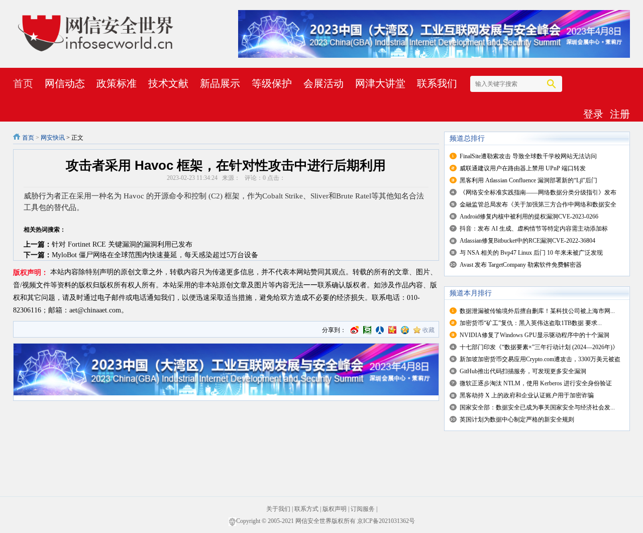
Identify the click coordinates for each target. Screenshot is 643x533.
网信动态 (65, 83)
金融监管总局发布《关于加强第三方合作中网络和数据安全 (538, 204)
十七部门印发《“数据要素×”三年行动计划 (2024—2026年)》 (539, 347)
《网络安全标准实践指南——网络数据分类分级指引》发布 (538, 192)
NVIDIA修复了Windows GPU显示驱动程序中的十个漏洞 (534, 335)
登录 (593, 114)
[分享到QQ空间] (405, 330)
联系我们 (437, 83)
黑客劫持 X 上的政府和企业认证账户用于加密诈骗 (527, 395)
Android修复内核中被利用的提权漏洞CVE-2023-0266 (529, 216)
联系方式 (306, 508)
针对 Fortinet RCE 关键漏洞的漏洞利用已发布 (122, 244)
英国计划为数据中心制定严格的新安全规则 (517, 419)
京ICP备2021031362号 (386, 520)
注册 (620, 114)
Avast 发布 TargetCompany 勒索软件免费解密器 (521, 264)
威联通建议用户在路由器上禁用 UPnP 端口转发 (523, 168)
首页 (23, 83)
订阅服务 (363, 508)
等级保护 (272, 83)
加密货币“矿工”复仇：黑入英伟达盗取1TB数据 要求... (531, 323)
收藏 (428, 330)
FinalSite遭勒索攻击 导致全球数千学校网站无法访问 (528, 156)
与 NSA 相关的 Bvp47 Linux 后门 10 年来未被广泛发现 (531, 252)
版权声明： (30, 272)
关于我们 (278, 508)
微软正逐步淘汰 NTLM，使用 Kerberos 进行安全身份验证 (536, 383)
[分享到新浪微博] (355, 330)
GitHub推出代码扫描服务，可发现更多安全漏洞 (523, 371)
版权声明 (335, 508)
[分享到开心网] (392, 330)
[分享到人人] (380, 330)
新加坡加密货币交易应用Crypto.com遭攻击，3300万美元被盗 (540, 359)
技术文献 (168, 83)
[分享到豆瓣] (367, 330)
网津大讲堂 (380, 83)
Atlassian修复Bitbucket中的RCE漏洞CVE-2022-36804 (527, 240)
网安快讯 (53, 137)
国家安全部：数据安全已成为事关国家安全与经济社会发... (537, 407)
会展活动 (323, 83)
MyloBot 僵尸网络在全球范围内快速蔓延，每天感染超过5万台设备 (155, 255)
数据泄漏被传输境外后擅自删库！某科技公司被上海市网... (537, 310)
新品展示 (220, 83)
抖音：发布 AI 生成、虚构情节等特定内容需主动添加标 (534, 228)
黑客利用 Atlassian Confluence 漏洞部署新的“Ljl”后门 (528, 180)
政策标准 (116, 83)
